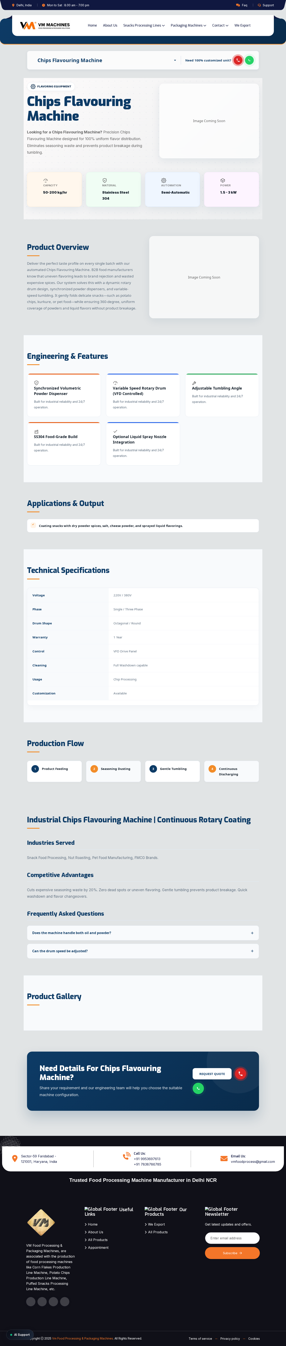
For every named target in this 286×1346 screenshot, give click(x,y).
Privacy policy (230, 1338)
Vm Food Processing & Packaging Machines (82, 1338)
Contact (218, 25)
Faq (244, 5)
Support (268, 5)
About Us (110, 25)
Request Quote (212, 1074)
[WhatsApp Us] (198, 1088)
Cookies (254, 1338)
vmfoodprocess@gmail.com (253, 1161)
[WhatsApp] (249, 60)
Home (92, 25)
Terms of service (200, 1338)
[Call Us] (238, 60)
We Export (242, 25)
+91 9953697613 (147, 1159)
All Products (98, 1240)
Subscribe (230, 1253)
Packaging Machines (186, 25)
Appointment (98, 1247)
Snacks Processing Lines (142, 25)
